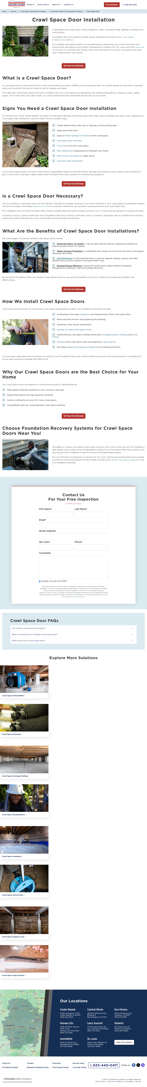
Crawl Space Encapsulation (13, 814)
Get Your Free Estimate (73, 66)
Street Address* (47, 531)
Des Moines (120, 1009)
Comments (45, 553)
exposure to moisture (43, 206)
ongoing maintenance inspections (83, 347)
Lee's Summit (95, 1023)
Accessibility (128, 1081)
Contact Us (68, 4)
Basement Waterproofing (38, 1067)
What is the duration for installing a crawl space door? (35, 634)
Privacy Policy (100, 1081)
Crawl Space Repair (60, 1067)
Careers (30, 1063)
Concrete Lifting (79, 1067)
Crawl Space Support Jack (13, 937)
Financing (56, 1063)
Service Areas (42, 4)
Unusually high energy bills (70, 161)
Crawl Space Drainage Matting (15, 776)
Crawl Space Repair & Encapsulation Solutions (66, 11)
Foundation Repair (10, 1067)
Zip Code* (44, 542)
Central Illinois (95, 1009)
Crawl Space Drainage (11, 734)
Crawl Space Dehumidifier (13, 695)
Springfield (66, 1038)
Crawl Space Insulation (11, 856)
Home (4, 11)
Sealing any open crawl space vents (74, 330)
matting (123, 335)
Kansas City (66, 1023)
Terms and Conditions (77, 597)
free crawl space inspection (127, 460)
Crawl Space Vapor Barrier (13, 975)
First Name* (45, 509)
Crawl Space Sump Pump (12, 895)
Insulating (61, 342)
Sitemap (138, 1081)
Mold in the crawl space (68, 156)
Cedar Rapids (67, 1009)
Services (30, 4)
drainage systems (110, 335)
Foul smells (62, 146)
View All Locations (124, 1042)
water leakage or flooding (77, 136)
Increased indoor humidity (69, 141)
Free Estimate (112, 5)
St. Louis (92, 1038)
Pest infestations (65, 151)
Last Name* (81, 509)
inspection (85, 314)
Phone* (78, 542)
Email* (42, 520)
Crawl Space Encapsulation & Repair (33, 11)
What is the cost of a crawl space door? (28, 641)
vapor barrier (109, 342)
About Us (55, 4)
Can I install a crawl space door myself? (28, 628)
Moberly (119, 1023)
